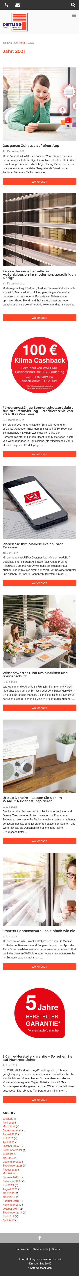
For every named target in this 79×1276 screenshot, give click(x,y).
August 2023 (10, 1169)
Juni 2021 (8, 1185)
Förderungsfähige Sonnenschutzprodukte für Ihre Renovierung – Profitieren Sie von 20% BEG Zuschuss (37, 411)
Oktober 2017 (11, 1208)
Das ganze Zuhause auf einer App (30, 146)
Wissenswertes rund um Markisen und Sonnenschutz (35, 674)
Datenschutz (40, 1249)
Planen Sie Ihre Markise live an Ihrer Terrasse (32, 545)
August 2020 (10, 1189)
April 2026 (9, 1122)
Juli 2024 (8, 1154)
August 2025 (10, 1134)
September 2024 (12, 1150)
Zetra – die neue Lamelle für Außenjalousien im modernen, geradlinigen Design (39, 274)
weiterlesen (39, 182)
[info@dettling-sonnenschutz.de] (18, 5)
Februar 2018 (11, 1201)
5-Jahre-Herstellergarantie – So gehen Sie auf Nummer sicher (37, 1058)
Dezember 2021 (12, 1181)
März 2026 (9, 1126)
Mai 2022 (8, 1173)
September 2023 (12, 1165)
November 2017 (12, 1204)
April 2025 (9, 1142)
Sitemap (56, 1249)
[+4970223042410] (7, 5)
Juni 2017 (8, 1216)
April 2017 (9, 1220)
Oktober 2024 (11, 1146)
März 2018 (9, 1196)
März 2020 (9, 1193)
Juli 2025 (8, 1138)
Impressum (23, 1249)
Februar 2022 (11, 1177)
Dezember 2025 (12, 1130)
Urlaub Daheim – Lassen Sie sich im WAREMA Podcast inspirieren (32, 799)
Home (22, 42)
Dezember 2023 (12, 1161)
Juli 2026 (8, 1118)
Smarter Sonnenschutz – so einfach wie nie (38, 931)
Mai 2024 (8, 1158)
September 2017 (12, 1212)
